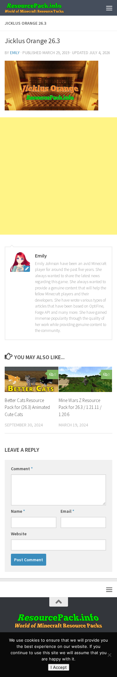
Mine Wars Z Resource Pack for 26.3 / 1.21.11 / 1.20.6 (80, 407)
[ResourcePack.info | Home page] (44, 8)
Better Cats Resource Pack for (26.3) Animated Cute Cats (27, 407)
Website (19, 534)
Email (67, 511)
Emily (15, 52)
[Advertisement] (58, 176)
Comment (22, 468)
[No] (109, 655)
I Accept (59, 667)
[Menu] (109, 8)
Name (18, 511)
